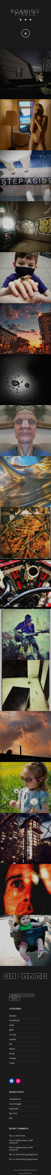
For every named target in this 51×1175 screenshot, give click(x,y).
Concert (12, 1035)
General (12, 1039)
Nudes (12, 1054)
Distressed (13, 1109)
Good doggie (15, 1104)
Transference (15, 1099)
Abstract (12, 1016)
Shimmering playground (27, 1154)
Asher (11, 1025)
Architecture (14, 1020)
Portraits (12, 1058)
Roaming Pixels (25, 12)
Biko (11, 1118)
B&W (11, 1030)
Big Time (13, 1113)
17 (38, 976)
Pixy (11, 1136)
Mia (10, 1044)
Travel (11, 1063)
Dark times (20, 1136)
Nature (12, 1049)
